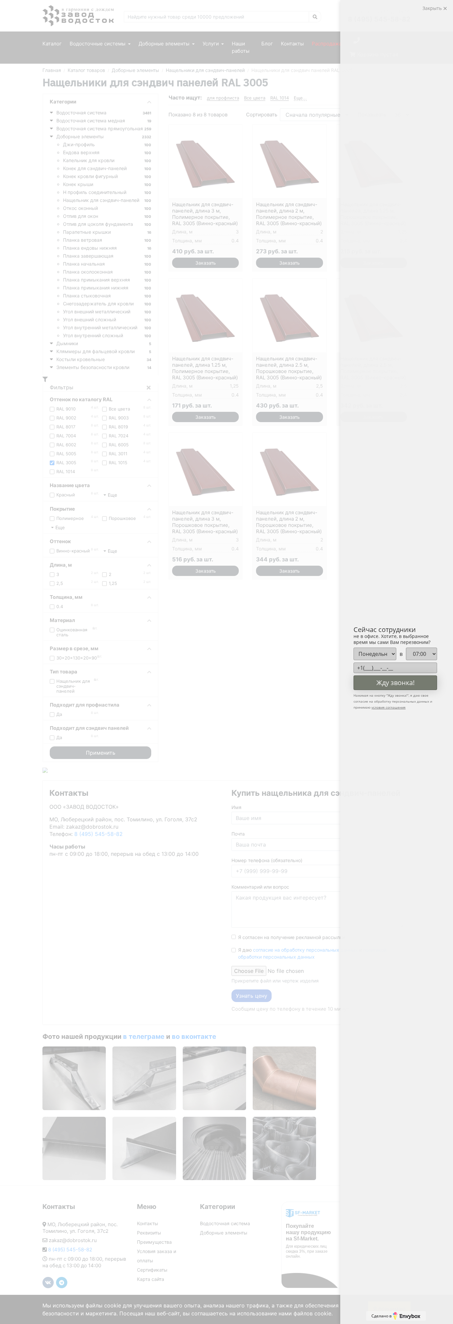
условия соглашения (388, 707)
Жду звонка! (395, 682)
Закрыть (432, 8)
